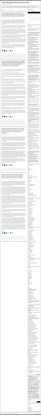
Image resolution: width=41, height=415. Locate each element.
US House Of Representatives (15, 57)
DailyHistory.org (30, 319)
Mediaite (29, 181)
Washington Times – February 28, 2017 (33, 144)
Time (28, 253)
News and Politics (4, 54)
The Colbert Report (30, 194)
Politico (29, 279)
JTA (28, 179)
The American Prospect (31, 246)
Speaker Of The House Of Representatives (19, 123)
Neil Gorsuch (17, 121)
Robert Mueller (8, 170)
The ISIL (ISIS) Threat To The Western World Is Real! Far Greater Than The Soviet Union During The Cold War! (12, 176)
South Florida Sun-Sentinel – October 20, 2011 (34, 129)
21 (37, 18)
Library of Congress (30, 347)
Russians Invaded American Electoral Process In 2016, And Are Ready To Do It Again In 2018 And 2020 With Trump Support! (13, 131)
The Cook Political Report (31, 290)
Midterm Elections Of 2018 (10, 169)
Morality (15, 121)
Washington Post (30, 224)
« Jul (28, 23)
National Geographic (30, 237)
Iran (4, 121)
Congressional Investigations (12, 168)
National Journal (30, 278)
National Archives (30, 348)
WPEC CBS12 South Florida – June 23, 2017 (33, 146)
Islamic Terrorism (13, 238)
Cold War (22, 236)
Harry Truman (35, 382)
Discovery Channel (30, 175)
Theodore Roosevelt (30, 395)
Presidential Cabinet (8, 122)
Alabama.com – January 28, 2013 (32, 84)
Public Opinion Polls (13, 56)
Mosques (18, 238)
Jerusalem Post (30, 208)
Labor (6, 121)
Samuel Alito (3, 123)
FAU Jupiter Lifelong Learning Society (32, 262)
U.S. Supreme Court (30, 365)
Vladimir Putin (3, 171)
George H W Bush (34, 381)
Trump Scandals (23, 170)
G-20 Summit (22, 168)
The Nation (29, 248)
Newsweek (29, 241)
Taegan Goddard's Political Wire (32, 289)
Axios (28, 269)
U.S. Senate (29, 364)
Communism (3, 237)
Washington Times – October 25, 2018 (33, 145)
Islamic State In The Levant (6, 238)
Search (38, 401)
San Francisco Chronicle (31, 218)
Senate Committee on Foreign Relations (33, 354)
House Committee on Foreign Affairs (32, 345)
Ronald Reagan (33, 393)
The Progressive (30, 252)
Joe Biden (36, 383)
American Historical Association (32, 315)
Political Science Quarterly (31, 242)
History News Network (31, 306)
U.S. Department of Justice (31, 359)
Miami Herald (29, 213)
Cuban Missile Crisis (7, 237)
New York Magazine (30, 238)
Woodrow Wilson (34, 397)
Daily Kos (29, 272)
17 (30, 18)
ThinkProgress (30, 299)
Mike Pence (11, 121)
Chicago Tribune (30, 203)
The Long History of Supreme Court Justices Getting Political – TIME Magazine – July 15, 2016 (33, 49)
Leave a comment (12, 134)
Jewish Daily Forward (30, 209)
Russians (22, 56)
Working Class (8, 125)
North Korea (21, 121)
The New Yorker (30, 251)
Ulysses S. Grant (8, 124)
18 (32, 18)
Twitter (29, 265)
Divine (36, 413)
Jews (16, 238)
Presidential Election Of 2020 (7, 56)
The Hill (29, 294)
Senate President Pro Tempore (9, 123)
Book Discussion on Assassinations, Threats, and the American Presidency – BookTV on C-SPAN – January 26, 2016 (34, 152)
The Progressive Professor (15, 2)
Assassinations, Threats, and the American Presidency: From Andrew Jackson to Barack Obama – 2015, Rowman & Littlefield (33, 76)
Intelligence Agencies (4, 169)
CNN (28, 174)
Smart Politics (29, 288)
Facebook (29, 261)
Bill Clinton (33, 376)
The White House (30, 358)
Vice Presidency (23, 124)
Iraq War (23, 237)
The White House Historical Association (33, 338)
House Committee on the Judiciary (32, 346)
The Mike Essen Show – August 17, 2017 (33, 139)
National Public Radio (30, 185)
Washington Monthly (30, 257)
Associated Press (30, 169)
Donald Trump (18, 168)
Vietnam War (4, 239)
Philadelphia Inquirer (30, 217)
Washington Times (30, 225)
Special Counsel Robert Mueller (17, 170)
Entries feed (29, 407)
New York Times (30, 214)
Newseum (29, 353)
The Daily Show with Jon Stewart (32, 195)
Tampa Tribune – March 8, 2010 (32, 134)
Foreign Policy (30, 233)
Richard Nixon (21, 122)
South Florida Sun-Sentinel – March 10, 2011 (33, 125)
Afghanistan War (10, 236)
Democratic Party (34, 377)
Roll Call (29, 284)
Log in (28, 406)
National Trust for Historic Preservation (33, 328)
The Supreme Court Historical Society (33, 337)
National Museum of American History (33, 352)
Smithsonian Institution (31, 357)
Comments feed (30, 408)
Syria (2, 239)
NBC (28, 186)
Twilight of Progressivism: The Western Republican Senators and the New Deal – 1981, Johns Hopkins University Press (34, 79)
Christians (19, 236)
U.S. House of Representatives (32, 363)
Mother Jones (29, 236)
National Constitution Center (31, 327)
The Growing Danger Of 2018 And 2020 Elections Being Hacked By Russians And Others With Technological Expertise (13, 14)
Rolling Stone (29, 243)
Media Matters (30, 180)
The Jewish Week (30, 223)
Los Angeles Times (30, 212)
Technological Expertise (8, 57)
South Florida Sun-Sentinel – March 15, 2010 (33, 126)
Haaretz (29, 207)
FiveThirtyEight (30, 275)
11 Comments (13, 17)
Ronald (8, 17)
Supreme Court (3, 124)
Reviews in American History (31, 334)
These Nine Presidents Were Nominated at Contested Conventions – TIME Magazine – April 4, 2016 (33, 60)
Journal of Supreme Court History (32, 324)
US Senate (20, 57)
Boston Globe (29, 202)
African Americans (34, 374)
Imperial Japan (17, 237)
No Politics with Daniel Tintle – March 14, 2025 (34, 117)
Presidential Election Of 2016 (15, 122)
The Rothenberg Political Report (32, 298)
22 (39, 18)
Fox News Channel (35, 380)
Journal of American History (31, 323)
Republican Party (18, 56)
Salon (28, 285)
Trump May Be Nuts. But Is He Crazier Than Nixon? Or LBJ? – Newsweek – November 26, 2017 (34, 63)
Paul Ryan (4, 122)
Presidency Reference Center (31, 333)
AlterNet (29, 168)
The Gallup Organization (31, 293)
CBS (28, 173)
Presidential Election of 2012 (34, 387)
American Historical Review (31, 316)
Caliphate (17, 236)
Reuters (29, 191)
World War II (8, 239)
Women (31, 397)
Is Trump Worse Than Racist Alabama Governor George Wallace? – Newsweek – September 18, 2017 (33, 42)
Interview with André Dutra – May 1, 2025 (33, 116)
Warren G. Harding (4, 125)
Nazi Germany (21, 238)
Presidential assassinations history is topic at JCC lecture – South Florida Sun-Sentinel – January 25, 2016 (33, 120)
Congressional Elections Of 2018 (14, 54)
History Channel (30, 178)
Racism (38, 390)
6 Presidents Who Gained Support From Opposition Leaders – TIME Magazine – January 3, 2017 (34, 35)
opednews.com (30, 189)
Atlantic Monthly (30, 231)
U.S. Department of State (31, 360)
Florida (32, 380)
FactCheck (29, 274)
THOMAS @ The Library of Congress (32, 339)
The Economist (30, 247)
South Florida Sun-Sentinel (31, 219)
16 (28, 18)
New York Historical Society (31, 329)
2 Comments (14, 66)
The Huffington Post (30, 295)
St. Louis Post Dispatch (31, 220)
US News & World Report (31, 254)
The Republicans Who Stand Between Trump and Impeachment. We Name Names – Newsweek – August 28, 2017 (33, 52)
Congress (37, 376)
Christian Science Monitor (31, 204)
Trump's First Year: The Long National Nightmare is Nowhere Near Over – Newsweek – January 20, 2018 (34, 66)
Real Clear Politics (30, 283)
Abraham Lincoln (30, 374)
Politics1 (29, 280)
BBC (28, 170)
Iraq (20, 237)
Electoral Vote (29, 273)
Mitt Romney (30, 385)
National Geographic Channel (31, 184)
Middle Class (8, 121)
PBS (28, 190)
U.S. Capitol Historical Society (31, 340)
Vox (28, 196)
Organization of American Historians (32, 332)
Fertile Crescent (13, 237)
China (9, 54)
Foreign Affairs (30, 232)
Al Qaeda (14, 236)
